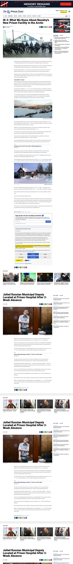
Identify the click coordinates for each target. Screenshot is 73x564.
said (48, 121)
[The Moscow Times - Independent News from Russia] (13, 12)
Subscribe (48, 221)
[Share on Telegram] (44, 27)
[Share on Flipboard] (49, 27)
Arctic (26, 211)
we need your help (18, 243)
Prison (29, 211)
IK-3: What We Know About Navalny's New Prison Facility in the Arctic (26, 21)
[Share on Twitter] (42, 27)
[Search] (69, 16)
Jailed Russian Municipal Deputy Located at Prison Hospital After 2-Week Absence (25, 297)
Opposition (23, 387)
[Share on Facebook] (40, 27)
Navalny (22, 211)
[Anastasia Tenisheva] (4, 27)
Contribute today (64, 12)
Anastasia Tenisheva (9, 26)
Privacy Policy (24, 223)
